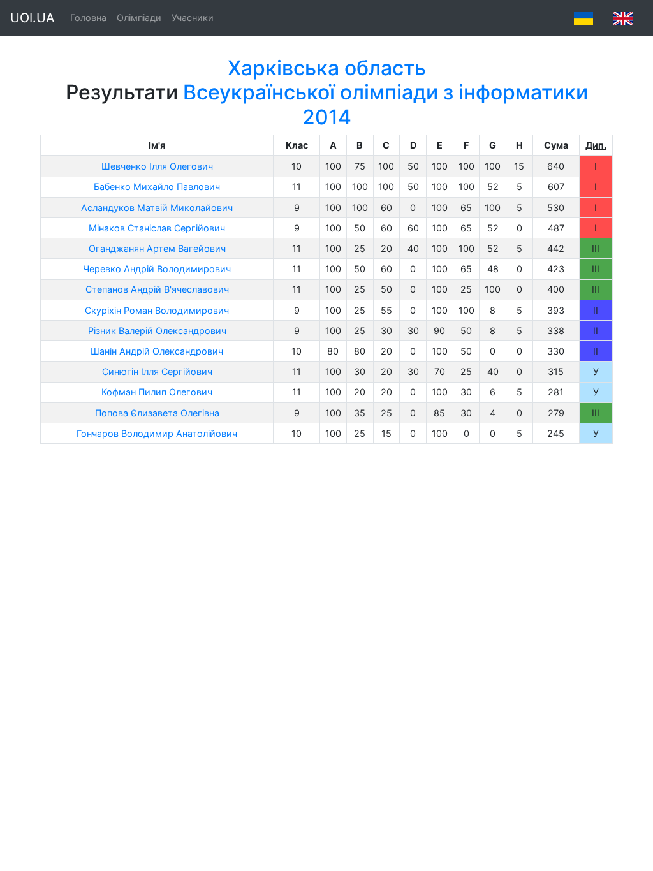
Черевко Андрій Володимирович (157, 268)
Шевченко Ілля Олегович (157, 166)
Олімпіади (139, 17)
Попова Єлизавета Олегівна (157, 412)
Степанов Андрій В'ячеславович (157, 289)
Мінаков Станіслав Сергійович (157, 228)
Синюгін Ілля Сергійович (157, 371)
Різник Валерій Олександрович (157, 330)
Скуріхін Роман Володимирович (157, 310)
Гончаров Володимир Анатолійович (157, 433)
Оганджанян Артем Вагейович (157, 248)
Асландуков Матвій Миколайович (157, 207)
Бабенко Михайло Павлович (157, 186)
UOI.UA (32, 18)
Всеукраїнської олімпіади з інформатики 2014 (385, 104)
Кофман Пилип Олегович (156, 391)
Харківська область (327, 67)
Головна (88, 17)
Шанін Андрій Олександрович (157, 351)
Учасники (193, 17)
